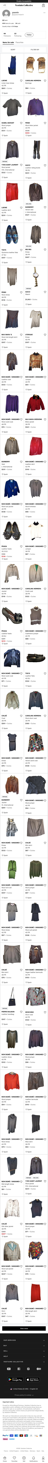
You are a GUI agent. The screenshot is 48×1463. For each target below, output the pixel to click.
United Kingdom (14, 1451)
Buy (5, 1346)
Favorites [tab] (19, 42)
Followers (7, 35)
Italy (43, 1451)
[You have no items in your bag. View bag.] (43, 5)
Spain (38, 1451)
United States (24, 1451)
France (6, 1451)
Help (6, 1356)
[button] (43, 5)
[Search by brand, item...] (4, 5)
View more (24, 1328)
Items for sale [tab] (8, 42)
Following (17, 35)
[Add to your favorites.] (21, 80)
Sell (6, 1351)
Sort (13, 50)
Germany (32, 1451)
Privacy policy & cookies (23, 1395)
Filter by (35, 50)
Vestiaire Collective (13, 1362)
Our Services (10, 1340)
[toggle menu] (44, 12)
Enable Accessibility (24, 1)
